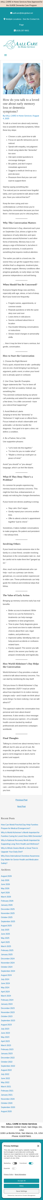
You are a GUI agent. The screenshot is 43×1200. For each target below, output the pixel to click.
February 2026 (7, 901)
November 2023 (8, 1012)
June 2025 (5, 934)
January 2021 (7, 1095)
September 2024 (8, 971)
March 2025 (6, 946)
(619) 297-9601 (22, 31)
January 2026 (7, 905)
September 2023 (8, 1021)
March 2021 (6, 1087)
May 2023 (5, 1037)
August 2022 (6, 1070)
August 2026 (6, 876)
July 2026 (5, 880)
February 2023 (7, 1049)
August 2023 (6, 1025)
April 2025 (5, 942)
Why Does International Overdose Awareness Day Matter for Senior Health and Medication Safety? (20, 859)
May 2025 (5, 938)
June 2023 (5, 1033)
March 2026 (6, 897)
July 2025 (5, 930)
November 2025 (8, 913)
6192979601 (25, 1136)
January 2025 (7, 954)
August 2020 (6, 1111)
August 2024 (6, 975)
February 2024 (7, 1000)
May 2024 (5, 988)
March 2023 (6, 1045)
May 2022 (5, 1082)
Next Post (21, 806)
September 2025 (8, 921)
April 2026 (5, 893)
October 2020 (6, 1103)
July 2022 (5, 1074)
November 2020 (8, 1099)
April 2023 (5, 1041)
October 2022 (6, 1062)
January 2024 (7, 1004)
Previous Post (21, 800)
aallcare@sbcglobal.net (23, 13)
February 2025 (7, 950)
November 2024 (8, 963)
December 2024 (8, 959)
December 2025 (8, 909)
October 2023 (6, 1016)
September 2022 (8, 1066)
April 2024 (5, 992)
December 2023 (8, 1008)
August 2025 (6, 926)
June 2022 (5, 1078)
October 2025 (6, 917)
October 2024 (6, 967)
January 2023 (7, 1054)
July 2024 (5, 979)
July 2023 (5, 1029)
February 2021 (7, 1091)
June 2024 (5, 983)
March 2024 (6, 996)
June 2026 (5, 884)
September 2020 (8, 1107)
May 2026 (5, 888)
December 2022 (8, 1058)
